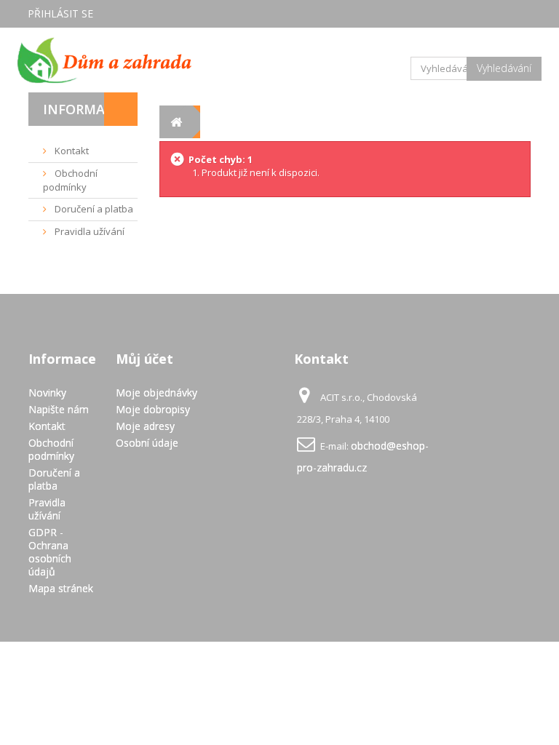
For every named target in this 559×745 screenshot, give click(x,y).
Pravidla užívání (88, 231)
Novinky (47, 392)
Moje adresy (145, 426)
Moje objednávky (156, 392)
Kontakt (70, 150)
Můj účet (144, 358)
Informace (82, 109)
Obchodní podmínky (70, 180)
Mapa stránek (60, 588)
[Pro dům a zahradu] (104, 60)
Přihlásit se (60, 13)
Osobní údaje (147, 443)
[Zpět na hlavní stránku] (175, 121)
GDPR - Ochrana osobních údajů (49, 551)
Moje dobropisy (153, 409)
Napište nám (58, 409)
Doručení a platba (92, 208)
